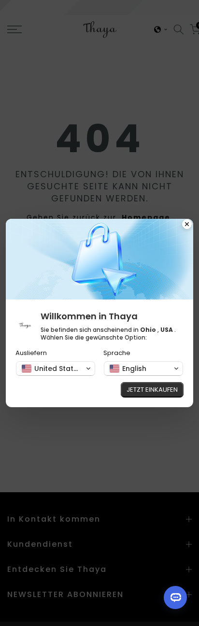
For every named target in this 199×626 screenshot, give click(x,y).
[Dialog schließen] (187, 225)
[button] (55, 368)
